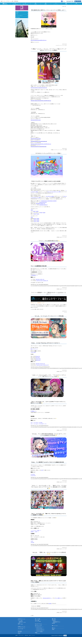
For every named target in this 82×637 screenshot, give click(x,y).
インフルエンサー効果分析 (39, 631)
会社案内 (16, 635)
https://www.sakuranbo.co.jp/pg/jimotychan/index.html (39, 87)
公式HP (42, 470)
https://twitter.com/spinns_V (43, 204)
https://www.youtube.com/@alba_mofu (42, 280)
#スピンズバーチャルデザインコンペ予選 (54, 191)
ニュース (63, 45)
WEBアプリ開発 (37, 620)
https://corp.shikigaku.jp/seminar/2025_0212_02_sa (38, 40)
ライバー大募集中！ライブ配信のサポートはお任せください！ (48, 293)
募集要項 (53, 629)
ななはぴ (60, 237)
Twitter (34, 211)
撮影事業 (36, 632)
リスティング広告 (20, 620)
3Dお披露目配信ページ (34, 275)
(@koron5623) (37, 357)
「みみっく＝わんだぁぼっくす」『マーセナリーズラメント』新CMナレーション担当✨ (48, 375)
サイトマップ (33, 635)
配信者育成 (53, 623)
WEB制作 (20, 631)
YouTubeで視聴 (33, 352)
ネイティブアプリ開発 (38, 621)
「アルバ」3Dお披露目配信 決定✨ (49, 240)
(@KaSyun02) (38, 360)
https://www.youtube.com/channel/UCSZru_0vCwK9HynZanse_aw (41, 100)
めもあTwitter (33, 474)
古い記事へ (32, 615)
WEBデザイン (19, 632)
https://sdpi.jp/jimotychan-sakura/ (36, 138)
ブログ (66, 45)
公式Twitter (32, 542)
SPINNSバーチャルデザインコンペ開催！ (49, 153)
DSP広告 (19, 623)
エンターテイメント (39, 623)
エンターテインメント (59, 45)
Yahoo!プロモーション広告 (22, 622)
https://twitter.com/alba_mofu (40, 279)
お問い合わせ (78, 1)
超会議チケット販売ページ (35, 531)
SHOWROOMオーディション (56, 622)
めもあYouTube (33, 475)
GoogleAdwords (21, 621)
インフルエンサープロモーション (40, 630)
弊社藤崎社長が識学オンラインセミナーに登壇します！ (48, 10)
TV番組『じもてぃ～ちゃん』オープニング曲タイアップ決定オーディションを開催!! (48, 49)
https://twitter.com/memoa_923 (40, 363)
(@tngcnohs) (38, 356)
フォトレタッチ (38, 633)
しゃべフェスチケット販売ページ (36, 530)
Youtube (37, 211)
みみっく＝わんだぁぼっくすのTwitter (36, 422)
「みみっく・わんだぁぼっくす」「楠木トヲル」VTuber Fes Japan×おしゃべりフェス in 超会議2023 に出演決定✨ (49, 487)
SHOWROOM (53, 620)
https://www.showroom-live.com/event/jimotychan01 (38, 146)
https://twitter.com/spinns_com (40, 203)
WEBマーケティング (22, 626)
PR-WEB (19, 633)
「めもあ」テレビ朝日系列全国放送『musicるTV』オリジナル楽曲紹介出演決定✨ (48, 434)
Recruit (17, 13)
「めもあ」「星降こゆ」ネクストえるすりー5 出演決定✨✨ (48, 553)
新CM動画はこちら (34, 411)
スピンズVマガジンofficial (50, 196)
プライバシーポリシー (19, 15)
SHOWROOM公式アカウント (56, 621)
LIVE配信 (58, 237)
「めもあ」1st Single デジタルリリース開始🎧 (49, 316)
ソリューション (55, 625)
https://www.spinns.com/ (43, 202)
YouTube (50, 603)
